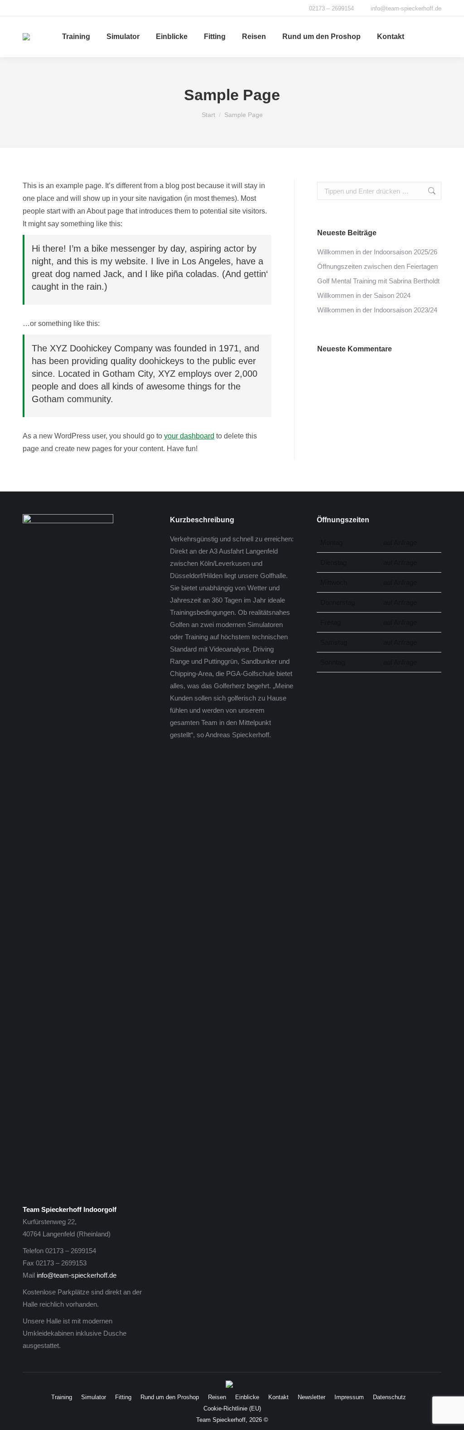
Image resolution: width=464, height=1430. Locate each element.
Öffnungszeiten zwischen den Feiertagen (377, 266)
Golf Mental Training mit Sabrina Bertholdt (378, 281)
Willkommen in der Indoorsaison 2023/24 (377, 310)
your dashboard (189, 436)
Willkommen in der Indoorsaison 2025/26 (377, 252)
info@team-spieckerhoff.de (76, 1275)
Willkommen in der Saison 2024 (364, 295)
